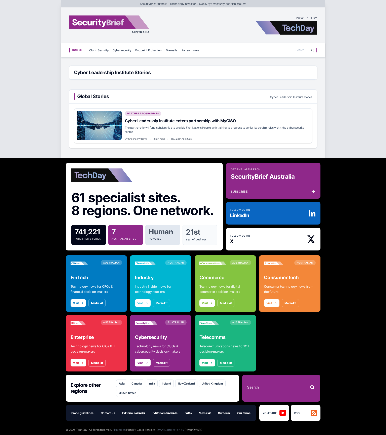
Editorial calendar (133, 413)
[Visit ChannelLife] (148, 263)
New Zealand (186, 383)
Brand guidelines (82, 413)
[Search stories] (312, 387)
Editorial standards (165, 413)
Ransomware (190, 50)
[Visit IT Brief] (84, 323)
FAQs (188, 413)
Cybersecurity (122, 50)
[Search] (312, 50)
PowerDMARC (193, 429)
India (152, 383)
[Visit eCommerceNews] (213, 263)
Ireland (166, 383)
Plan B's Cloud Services (140, 429)
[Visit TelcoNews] (213, 323)
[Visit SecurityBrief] (148, 323)
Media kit (97, 303)
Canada (136, 383)
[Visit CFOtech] (84, 263)
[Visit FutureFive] (277, 263)
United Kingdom (212, 383)
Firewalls (172, 50)
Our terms (243, 413)
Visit (76, 303)
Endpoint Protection (148, 50)
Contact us (108, 413)
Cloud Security (99, 50)
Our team (224, 413)
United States (127, 393)
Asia (122, 383)
